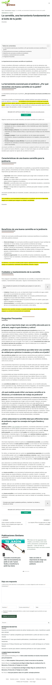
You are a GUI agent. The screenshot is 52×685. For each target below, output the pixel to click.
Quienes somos (14, 679)
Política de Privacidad (22, 681)
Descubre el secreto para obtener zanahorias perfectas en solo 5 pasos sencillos (24, 648)
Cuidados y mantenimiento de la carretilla (14, 55)
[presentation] (13, 547)
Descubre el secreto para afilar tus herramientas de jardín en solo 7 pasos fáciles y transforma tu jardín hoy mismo (12, 562)
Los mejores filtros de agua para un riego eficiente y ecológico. (39, 522)
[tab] (23, 571)
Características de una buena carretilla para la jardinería (17, 51)
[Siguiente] (48, 554)
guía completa (16, 426)
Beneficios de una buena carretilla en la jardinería (16, 53)
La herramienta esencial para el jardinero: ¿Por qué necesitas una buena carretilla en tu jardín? (25, 48)
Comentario (5, 586)
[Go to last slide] (4, 554)
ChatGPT (26, 115)
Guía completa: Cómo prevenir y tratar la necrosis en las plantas (25, 660)
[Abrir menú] (49, 3)
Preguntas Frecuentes (9, 56)
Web (37, 607)
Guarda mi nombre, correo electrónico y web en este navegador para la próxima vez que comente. (25, 611)
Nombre (5, 607)
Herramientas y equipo (7, 12)
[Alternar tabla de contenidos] (47, 46)
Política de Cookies (41, 679)
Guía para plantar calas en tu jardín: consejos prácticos (24, 672)
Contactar (22, 679)
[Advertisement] (26, 32)
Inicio (7, 679)
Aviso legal (32, 681)
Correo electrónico (24, 607)
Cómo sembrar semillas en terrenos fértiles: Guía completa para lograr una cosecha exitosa (12, 523)
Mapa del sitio (30, 679)
